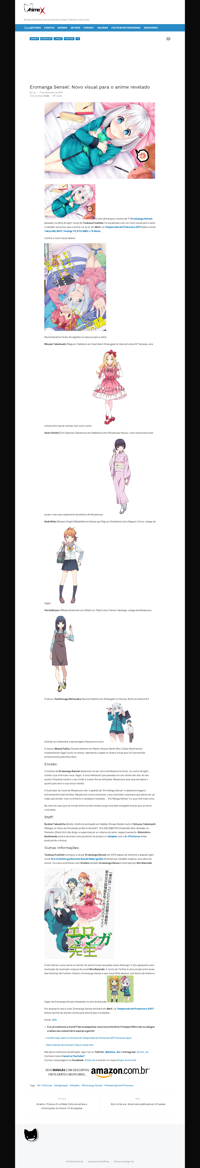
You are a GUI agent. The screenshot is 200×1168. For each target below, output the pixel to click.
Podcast (89, 28)
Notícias (36, 28)
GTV (79, 231)
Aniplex (75, 1085)
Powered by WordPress (98, 1161)
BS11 (59, 231)
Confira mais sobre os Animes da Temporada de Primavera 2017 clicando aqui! (88, 1038)
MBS (85, 231)
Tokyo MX (50, 231)
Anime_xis (143, 1052)
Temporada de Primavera (119, 1085)
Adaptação (62, 1085)
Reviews (62, 28)
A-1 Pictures (45, 1085)
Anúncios (46, 39)
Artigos (75, 28)
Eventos (49, 28)
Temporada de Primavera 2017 (123, 227)
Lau (34, 92)
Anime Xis (90, 1060)
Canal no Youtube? (73, 1056)
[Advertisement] (100, 62)
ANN (54, 1019)
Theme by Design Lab (124, 1161)
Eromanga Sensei (92, 1085)
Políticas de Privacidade (125, 28)
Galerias (102, 28)
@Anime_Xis (112, 1052)
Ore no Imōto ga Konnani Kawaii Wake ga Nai (77, 859)
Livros (58, 39)
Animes (34, 39)
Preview (69, 39)
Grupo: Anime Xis (126, 1060)
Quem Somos (151, 28)
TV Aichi (95, 231)
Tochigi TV (69, 231)
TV (77, 39)
